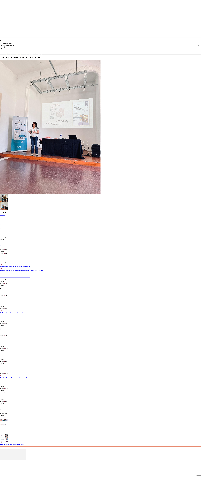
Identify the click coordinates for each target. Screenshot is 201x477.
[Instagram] (197, 45)
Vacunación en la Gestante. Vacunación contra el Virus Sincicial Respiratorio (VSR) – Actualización (22, 270)
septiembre (2, 215)
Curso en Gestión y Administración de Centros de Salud (12, 430)
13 (0, 290)
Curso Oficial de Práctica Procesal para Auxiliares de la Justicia (14, 377)
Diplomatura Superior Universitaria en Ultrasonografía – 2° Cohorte (15, 266)
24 (0, 365)
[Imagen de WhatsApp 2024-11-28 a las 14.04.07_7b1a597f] (50, 193)
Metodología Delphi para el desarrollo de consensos (12, 444)
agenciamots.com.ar (198, 475)
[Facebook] (195, 45)
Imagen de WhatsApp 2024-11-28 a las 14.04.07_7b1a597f (12, 54)
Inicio (1, 54)
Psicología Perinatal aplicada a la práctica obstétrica (12, 312)
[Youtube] (200, 45)
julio (1, 210)
